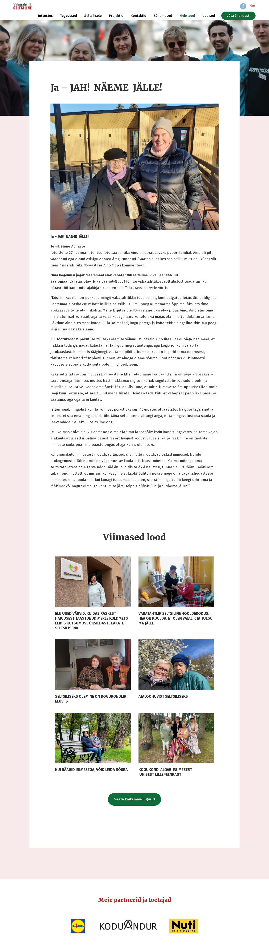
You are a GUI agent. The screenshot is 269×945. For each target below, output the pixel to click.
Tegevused (68, 16)
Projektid (116, 16)
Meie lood (187, 16)
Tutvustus (45, 16)
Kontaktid (138, 16)
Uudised (208, 16)
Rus (252, 5)
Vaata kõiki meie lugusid (134, 799)
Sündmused (163, 16)
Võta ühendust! (238, 16)
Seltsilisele (93, 16)
